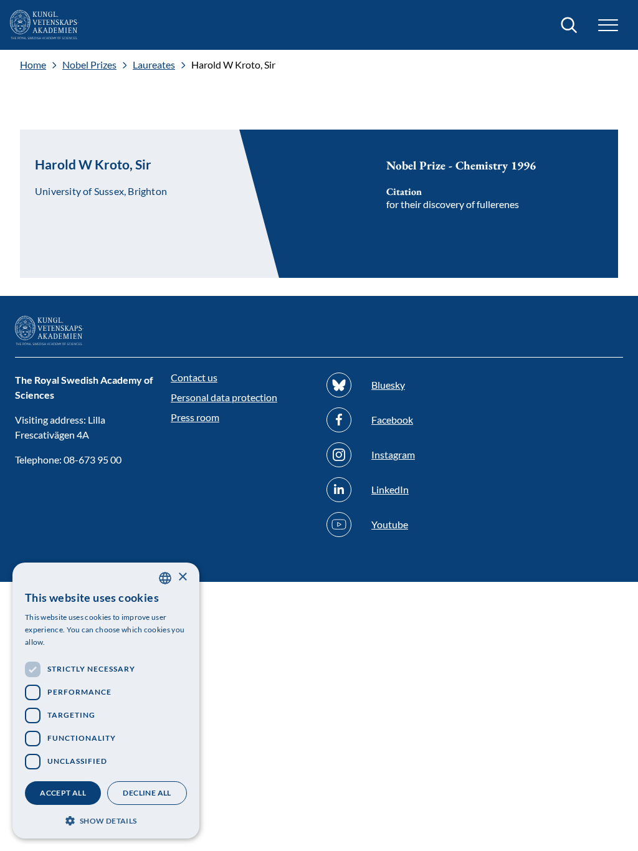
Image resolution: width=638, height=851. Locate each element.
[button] (106, 819)
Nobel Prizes (89, 65)
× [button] (182, 577)
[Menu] (608, 25)
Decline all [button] (147, 792)
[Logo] (44, 25)
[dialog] (105, 701)
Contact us (194, 377)
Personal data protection (224, 397)
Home (33, 65)
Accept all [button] (63, 792)
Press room (195, 417)
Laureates (154, 65)
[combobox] (165, 578)
